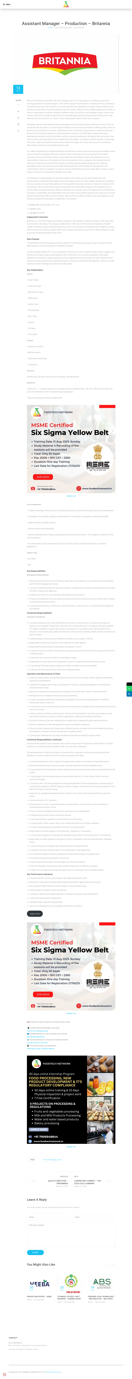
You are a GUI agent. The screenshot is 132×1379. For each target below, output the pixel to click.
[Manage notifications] (4, 1374)
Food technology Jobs (63, 28)
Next (76, 1177)
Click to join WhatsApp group (37, 1031)
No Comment (79, 28)
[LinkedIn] (18, 124)
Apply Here (35, 913)
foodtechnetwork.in (53, 1372)
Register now (71, 496)
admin (50, 28)
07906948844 (16, 1343)
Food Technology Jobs (52, 1160)
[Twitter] (18, 111)
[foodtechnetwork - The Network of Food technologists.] (66, 4)
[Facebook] (18, 105)
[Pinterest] (18, 118)
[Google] (18, 131)
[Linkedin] (129, 694)
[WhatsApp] (129, 688)
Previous (64, 1177)
